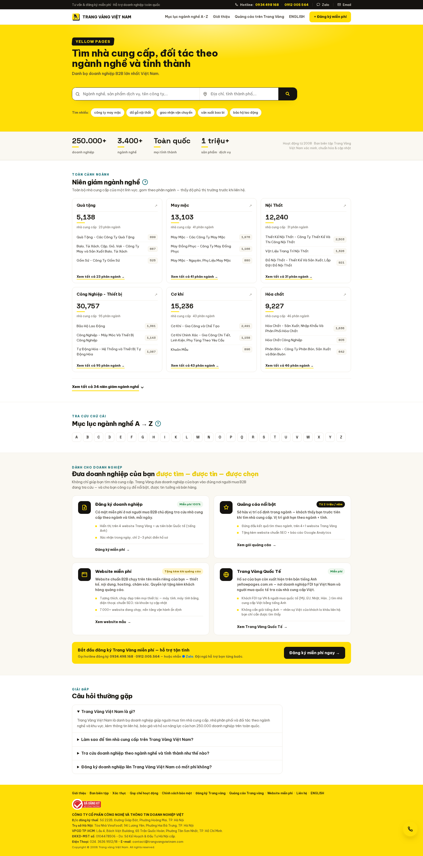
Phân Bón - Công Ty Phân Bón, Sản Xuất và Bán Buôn (298, 351)
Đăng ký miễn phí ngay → (314, 652)
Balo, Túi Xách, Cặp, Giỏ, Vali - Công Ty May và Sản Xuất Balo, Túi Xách (108, 248)
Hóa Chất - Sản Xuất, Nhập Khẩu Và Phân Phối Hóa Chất (294, 328)
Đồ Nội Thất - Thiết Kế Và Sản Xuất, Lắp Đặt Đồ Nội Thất (298, 262)
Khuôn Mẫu (179, 349)
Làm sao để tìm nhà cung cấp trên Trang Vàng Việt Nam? (137, 739)
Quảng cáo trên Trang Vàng (259, 16)
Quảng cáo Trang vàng (246, 793)
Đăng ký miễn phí (112, 549)
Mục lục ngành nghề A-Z (186, 16)
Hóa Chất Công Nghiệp (283, 340)
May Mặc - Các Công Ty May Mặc (198, 237)
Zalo (325, 5)
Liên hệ (301, 793)
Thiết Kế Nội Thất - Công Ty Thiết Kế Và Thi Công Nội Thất (297, 239)
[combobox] (136, 94)
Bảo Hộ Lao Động (91, 326)
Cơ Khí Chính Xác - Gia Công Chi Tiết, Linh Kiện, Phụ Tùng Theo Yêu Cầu (201, 337)
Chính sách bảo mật (177, 793)
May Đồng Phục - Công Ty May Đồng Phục (201, 248)
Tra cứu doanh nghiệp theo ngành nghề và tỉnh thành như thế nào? (145, 753)
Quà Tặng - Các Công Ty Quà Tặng (105, 237)
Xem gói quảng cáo (256, 545)
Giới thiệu (221, 16)
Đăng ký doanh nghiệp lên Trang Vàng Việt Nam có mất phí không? (146, 766)
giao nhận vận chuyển (176, 112)
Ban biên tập (99, 793)
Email (347, 5)
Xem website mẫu (113, 622)
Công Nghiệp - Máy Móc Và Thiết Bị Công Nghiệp (105, 337)
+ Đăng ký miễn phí (330, 16)
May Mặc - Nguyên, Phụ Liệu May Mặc (201, 260)
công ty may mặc (107, 112)
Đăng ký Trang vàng (210, 793)
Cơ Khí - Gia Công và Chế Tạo (195, 326)
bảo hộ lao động (245, 112)
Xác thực (119, 793)
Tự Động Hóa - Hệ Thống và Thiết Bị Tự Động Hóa (109, 351)
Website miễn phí (280, 793)
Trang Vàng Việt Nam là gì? (108, 711)
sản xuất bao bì (212, 112)
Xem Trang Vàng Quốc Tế (262, 627)
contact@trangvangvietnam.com (157, 842)
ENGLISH (297, 16)
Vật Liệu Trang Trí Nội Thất (286, 251)
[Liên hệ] (410, 829)
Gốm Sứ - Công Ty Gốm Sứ (98, 260)
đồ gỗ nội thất (140, 112)
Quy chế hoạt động (144, 793)
